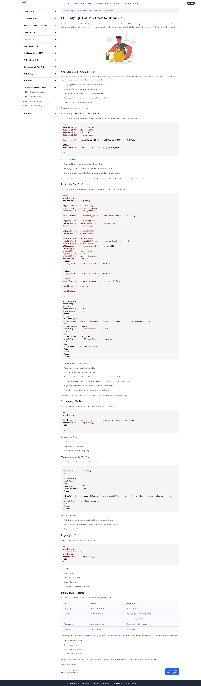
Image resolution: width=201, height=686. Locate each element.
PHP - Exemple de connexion (35, 92)
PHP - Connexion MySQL (34, 105)
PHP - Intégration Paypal (33, 101)
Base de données (115, 3)
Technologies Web (101, 3)
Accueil (69, 3)
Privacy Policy (117, 683)
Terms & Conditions (130, 683)
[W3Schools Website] (24, 3)
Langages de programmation (83, 3)
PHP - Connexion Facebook (34, 96)
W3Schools (73, 683)
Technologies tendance (131, 3)
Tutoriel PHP (93, 11)
